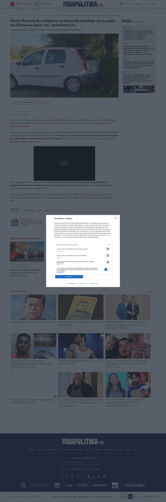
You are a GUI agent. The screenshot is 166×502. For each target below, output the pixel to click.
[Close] (116, 218)
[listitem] (83, 245)
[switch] (106, 249)
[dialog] (83, 251)
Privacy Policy (94, 283)
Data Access (83, 283)
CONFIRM (69, 276)
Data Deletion (72, 283)
